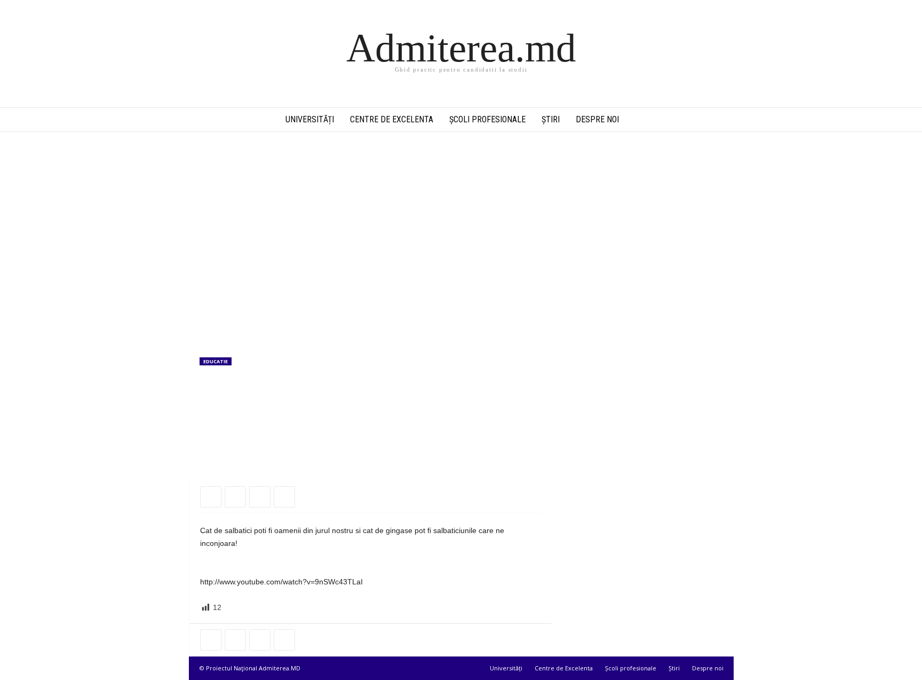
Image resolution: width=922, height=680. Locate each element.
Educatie (215, 361)
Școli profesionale (487, 119)
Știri (551, 119)
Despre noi (597, 119)
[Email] (235, 496)
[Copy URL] (284, 496)
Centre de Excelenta (391, 119)
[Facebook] (210, 496)
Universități (309, 119)
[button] (717, 119)
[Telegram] (260, 496)
